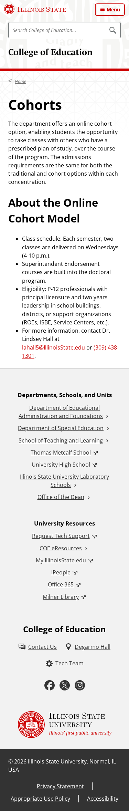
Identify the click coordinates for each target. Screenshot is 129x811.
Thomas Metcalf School (61, 452)
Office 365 (61, 584)
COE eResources (61, 548)
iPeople (61, 572)
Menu (113, 9)
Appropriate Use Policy (40, 798)
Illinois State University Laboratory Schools (64, 481)
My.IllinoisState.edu (61, 560)
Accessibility (102, 798)
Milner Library (61, 597)
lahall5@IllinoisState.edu (53, 347)
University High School (61, 464)
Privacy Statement (60, 786)
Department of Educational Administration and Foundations (61, 412)
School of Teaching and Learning (61, 440)
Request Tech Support (61, 536)
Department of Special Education (61, 428)
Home (20, 81)
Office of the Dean (60, 497)
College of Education (50, 52)
